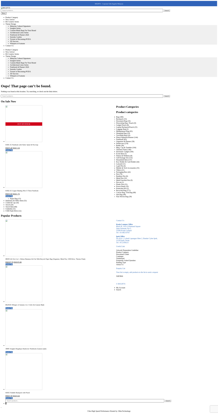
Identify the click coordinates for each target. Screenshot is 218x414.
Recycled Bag (121, 190)
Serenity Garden (16, 37)
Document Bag (121, 121)
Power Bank (120, 186)
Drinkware (120, 143)
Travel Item (9, 207)
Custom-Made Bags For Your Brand (23, 30)
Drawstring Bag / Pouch (125, 123)
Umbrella (8, 209)
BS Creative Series (12, 22)
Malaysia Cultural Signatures (20, 26)
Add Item (119, 276)
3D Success (14, 41)
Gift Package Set (122, 158)
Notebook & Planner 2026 (19, 35)
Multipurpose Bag (122, 131)
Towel (7, 205)
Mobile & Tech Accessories (126, 168)
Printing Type (121, 262)
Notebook (119, 139)
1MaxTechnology (124, 411)
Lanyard (119, 164)
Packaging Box (121, 172)
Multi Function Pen (123, 180)
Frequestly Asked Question (126, 260)
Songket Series (15, 28)
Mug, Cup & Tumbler (124, 148)
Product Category (11, 17)
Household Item (122, 160)
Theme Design (10, 24)
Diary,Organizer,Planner (125, 137)
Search (166, 10)
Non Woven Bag (122, 197)
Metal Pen (119, 178)
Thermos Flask (121, 150)
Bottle (118, 145)
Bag (117, 117)
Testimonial (120, 258)
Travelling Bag (121, 135)
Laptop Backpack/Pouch (125, 127)
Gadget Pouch (121, 125)
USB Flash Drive (11, 211)
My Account (120, 288)
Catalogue (119, 256)
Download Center (122, 254)
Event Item (120, 154)
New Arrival (9, 20)
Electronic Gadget (122, 152)
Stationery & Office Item (14, 201)
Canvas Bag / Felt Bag (124, 192)
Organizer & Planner (123, 141)
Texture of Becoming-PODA (20, 39)
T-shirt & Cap (10, 203)
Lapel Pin (119, 166)
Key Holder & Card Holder (126, 162)
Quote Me (9, 150)
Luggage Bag (121, 129)
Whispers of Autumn (17, 43)
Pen (117, 174)
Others (118, 170)
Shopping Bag (121, 133)
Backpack (119, 119)
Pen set (118, 182)
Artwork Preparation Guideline (127, 250)
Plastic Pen (120, 184)
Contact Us (9, 46)
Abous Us (119, 264)
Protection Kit (121, 188)
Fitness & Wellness (123, 156)
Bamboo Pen (120, 176)
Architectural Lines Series (19, 33)
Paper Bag (13, 199)
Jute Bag (119, 194)
